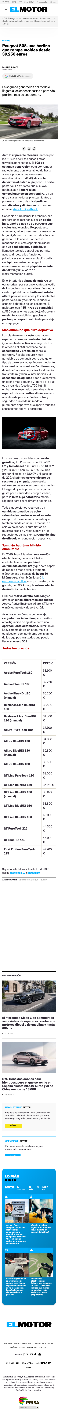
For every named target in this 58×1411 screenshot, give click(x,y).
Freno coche (42, 2)
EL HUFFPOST (21, 1188)
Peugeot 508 (32, 880)
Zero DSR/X (29, 2)
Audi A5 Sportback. (25, 209)
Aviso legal (8, 1343)
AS (38, 1187)
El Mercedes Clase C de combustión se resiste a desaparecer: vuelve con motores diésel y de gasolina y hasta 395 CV (28, 1023)
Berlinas (22, 880)
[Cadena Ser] (28, 1368)
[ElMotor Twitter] (27, 1354)
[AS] (17, 1363)
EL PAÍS (31, 1188)
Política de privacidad (22, 1343)
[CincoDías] (28, 1363)
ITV (20, 2)
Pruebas (6, 41)
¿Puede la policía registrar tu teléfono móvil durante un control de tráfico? (41, 1228)
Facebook (16, 872)
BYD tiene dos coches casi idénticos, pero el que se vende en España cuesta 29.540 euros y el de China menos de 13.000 (27, 1084)
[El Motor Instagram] (31, 1354)
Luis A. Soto (12, 67)
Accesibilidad (32, 1347)
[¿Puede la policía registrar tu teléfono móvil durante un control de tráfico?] (41, 1222)
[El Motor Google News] (39, 1354)
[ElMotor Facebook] (24, 1354)
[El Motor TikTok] (35, 1354)
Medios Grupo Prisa (29, 1407)
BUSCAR (13, 1155)
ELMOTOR (9, 1187)
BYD (14, 2)
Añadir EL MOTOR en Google (20, 76)
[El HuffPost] (43, 1363)
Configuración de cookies (43, 1343)
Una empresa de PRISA (29, 1400)
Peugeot (43, 880)
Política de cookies (17, 1347)
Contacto (42, 1347)
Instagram (34, 872)
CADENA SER (45, 1188)
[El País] (10, 1363)
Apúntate (14, 1125)
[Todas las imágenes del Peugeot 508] (29, 433)
